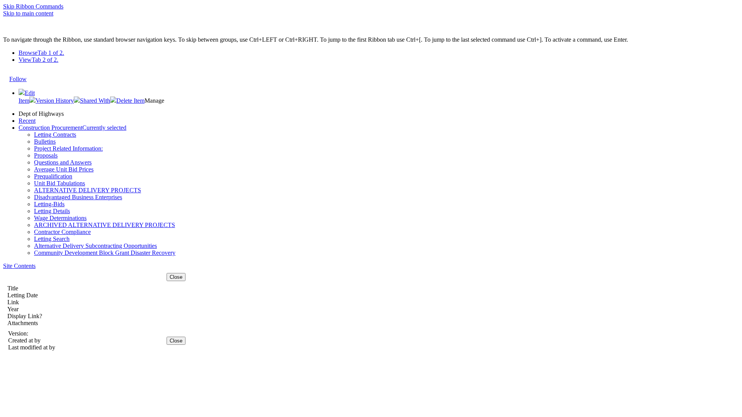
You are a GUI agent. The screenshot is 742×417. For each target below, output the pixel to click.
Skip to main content (28, 13)
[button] (51, 100)
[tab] (379, 52)
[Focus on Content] (34, 75)
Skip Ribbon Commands (33, 6)
